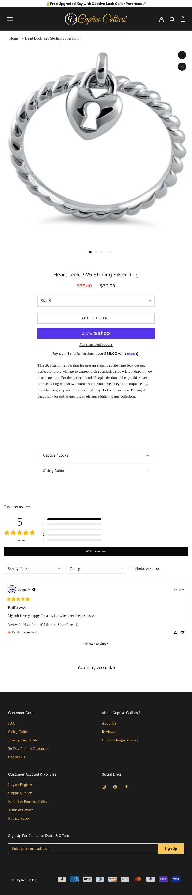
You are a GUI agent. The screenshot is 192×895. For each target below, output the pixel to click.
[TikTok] (126, 786)
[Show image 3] (101, 252)
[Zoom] (182, 55)
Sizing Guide (53, 470)
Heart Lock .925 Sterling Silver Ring (52, 38)
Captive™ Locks (55, 455)
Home (13, 38)
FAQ (12, 723)
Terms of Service (20, 810)
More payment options (96, 344)
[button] (72, 519)
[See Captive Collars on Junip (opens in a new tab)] (105, 644)
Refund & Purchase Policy (28, 801)
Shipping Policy (20, 793)
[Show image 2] (96, 252)
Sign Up (171, 849)
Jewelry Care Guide (23, 740)
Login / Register (20, 785)
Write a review (96, 551)
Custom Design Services (120, 740)
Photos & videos (147, 569)
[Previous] (81, 252)
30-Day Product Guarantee (28, 749)
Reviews (108, 732)
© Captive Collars (24, 880)
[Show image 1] (90, 252)
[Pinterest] (115, 786)
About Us (109, 723)
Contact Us (16, 757)
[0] (183, 19)
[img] (34, 589)
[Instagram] (104, 786)
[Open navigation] (10, 19)
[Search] (172, 19)
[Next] (110, 252)
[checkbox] (158, 568)
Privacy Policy (19, 818)
